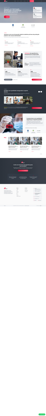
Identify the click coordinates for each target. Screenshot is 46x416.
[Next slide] (41, 91)
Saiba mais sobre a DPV (8, 79)
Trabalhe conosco (15, 79)
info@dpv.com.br (37, 198)
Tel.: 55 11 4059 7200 (37, 196)
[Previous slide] (39, 91)
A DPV (17, 190)
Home (17, 189)
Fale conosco (7, 17)
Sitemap (5, 205)
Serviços (17, 192)
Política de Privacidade (27, 205)
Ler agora (10, 151)
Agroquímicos (26, 190)
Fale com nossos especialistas (37, 79)
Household (26, 189)
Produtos (17, 191)
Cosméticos (26, 191)
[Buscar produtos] (41, 1)
